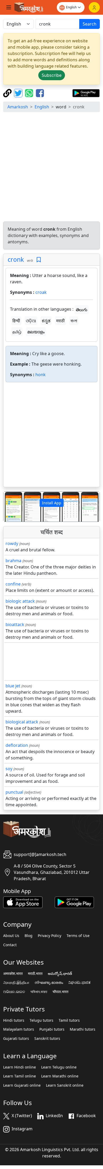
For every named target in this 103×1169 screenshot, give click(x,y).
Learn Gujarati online (22, 1085)
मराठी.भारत (35, 974)
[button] (10, 507)
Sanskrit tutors (47, 1038)
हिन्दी (16, 321)
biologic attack (20, 601)
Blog (28, 936)
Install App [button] (51, 502)
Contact (10, 945)
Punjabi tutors (51, 1029)
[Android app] (74, 902)
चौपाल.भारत (60, 992)
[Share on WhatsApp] (30, 92)
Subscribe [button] (52, 75)
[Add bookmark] (39, 259)
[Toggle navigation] (8, 7)
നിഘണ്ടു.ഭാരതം (49, 982)
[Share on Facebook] (40, 92)
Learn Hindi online (19, 1067)
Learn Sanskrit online (64, 1085)
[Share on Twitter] (19, 92)
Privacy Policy (49, 936)
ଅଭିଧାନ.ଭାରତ (14, 992)
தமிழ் (16, 332)
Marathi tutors (82, 1029)
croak (41, 292)
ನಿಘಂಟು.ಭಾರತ (79, 982)
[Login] (94, 7)
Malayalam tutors (18, 1029)
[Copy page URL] (8, 92)
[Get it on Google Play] (86, 92)
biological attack (22, 722)
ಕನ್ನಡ (46, 321)
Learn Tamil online (19, 1076)
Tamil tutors (69, 1020)
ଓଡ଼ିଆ (31, 321)
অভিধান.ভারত (38, 992)
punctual (14, 792)
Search (89, 24)
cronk (16, 259)
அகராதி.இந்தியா (16, 982)
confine (13, 584)
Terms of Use (78, 936)
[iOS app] (23, 902)
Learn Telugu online (59, 1067)
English (42, 107)
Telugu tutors (41, 1020)
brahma (13, 560)
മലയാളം (36, 332)
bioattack (15, 624)
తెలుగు (81, 310)
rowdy (12, 543)
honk (40, 374)
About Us (11, 936)
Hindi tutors (13, 1020)
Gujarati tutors (16, 1038)
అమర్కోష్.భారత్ (60, 974)
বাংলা (74, 321)
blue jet (13, 686)
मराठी (60, 321)
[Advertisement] (51, 167)
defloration (17, 745)
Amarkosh (17, 107)
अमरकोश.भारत (13, 974)
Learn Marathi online (59, 1076)
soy (9, 769)
